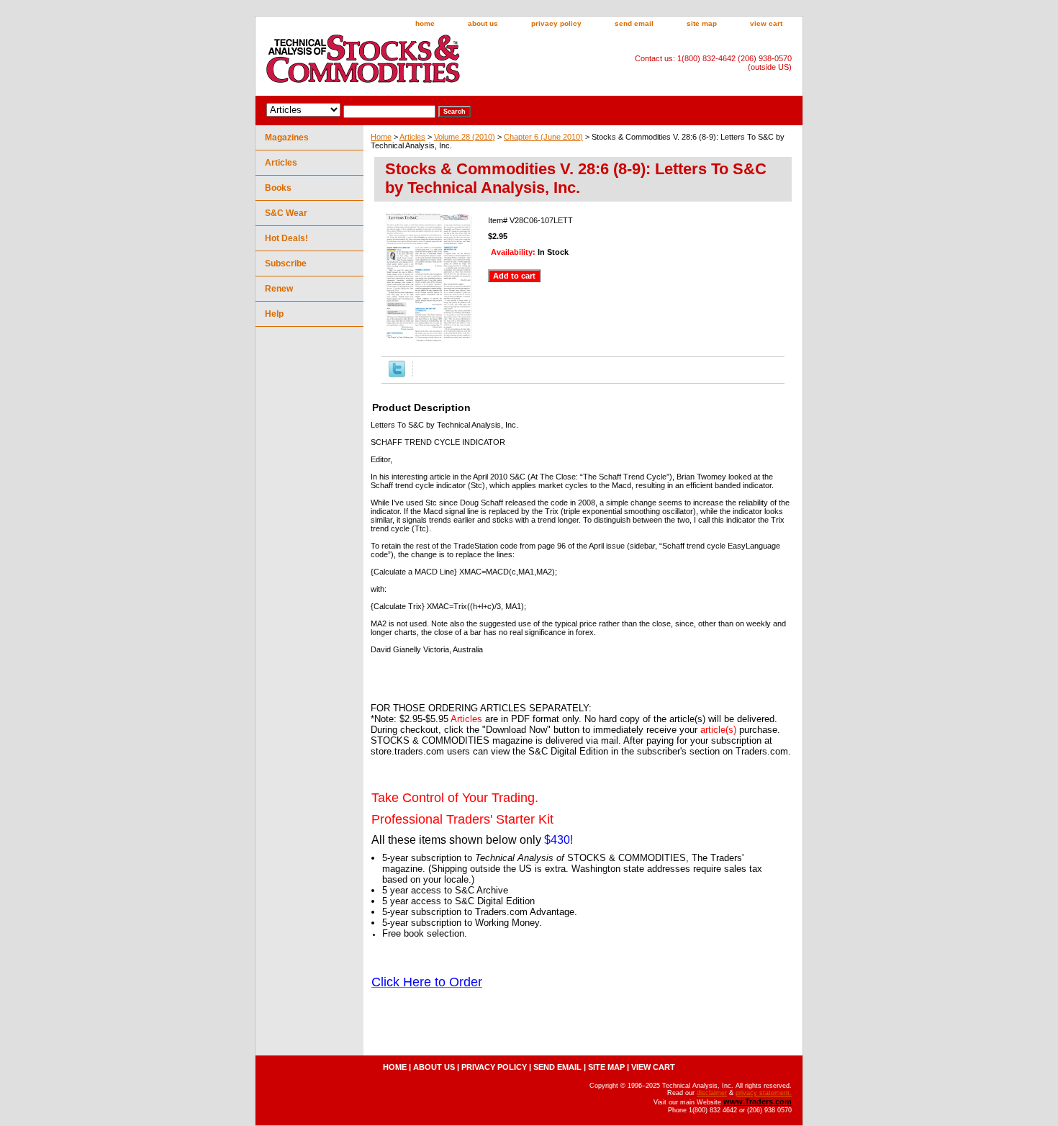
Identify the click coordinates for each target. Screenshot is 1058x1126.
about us (483, 23)
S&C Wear (286, 213)
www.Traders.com (757, 1101)
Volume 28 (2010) (464, 136)
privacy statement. (764, 1092)
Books (278, 188)
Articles (412, 136)
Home (381, 136)
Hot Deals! (286, 238)
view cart (766, 23)
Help (274, 314)
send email (634, 23)
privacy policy (556, 23)
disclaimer (712, 1092)
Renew (279, 289)
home (425, 23)
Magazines (287, 137)
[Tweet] (397, 374)
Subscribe (286, 263)
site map (702, 23)
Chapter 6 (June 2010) (543, 136)
